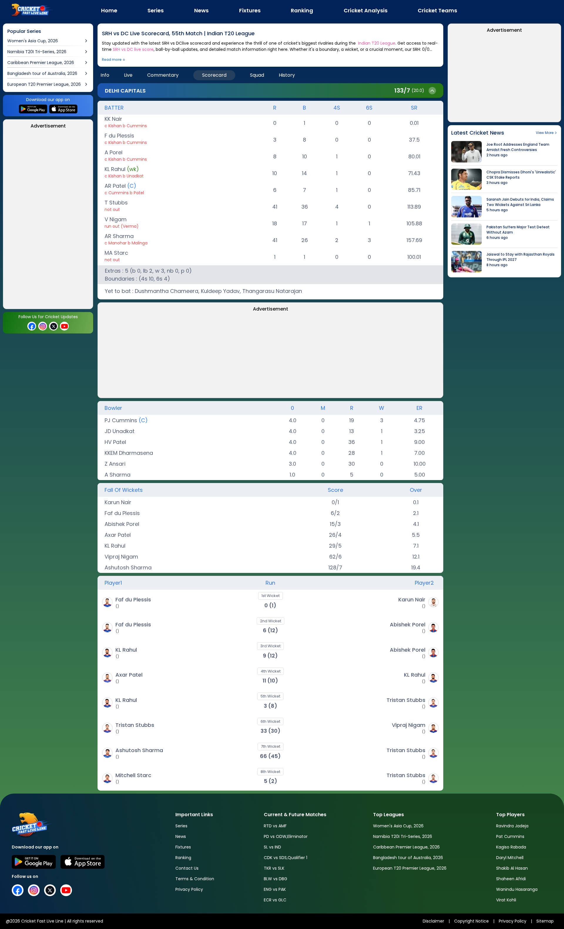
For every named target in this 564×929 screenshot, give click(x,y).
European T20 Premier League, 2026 (409, 868)
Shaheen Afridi (511, 879)
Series (181, 826)
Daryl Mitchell (509, 858)
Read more (112, 59)
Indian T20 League (376, 43)
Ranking (183, 858)
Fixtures (183, 847)
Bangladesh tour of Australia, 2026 (408, 858)
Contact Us (187, 868)
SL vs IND (272, 847)
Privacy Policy (189, 889)
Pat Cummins (510, 836)
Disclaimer (433, 921)
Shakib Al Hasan (512, 868)
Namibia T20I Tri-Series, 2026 (402, 836)
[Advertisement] (48, 221)
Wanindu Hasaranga (517, 889)
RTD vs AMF (275, 826)
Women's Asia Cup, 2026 (398, 826)
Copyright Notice (471, 921)
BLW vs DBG (275, 879)
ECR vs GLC (275, 900)
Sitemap (545, 921)
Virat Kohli (506, 900)
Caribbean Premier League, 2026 (406, 847)
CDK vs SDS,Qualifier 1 (285, 858)
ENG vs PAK (275, 889)
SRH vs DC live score (133, 49)
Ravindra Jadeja (512, 826)
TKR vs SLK (274, 868)
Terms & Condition (194, 879)
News (180, 836)
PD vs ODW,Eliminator (286, 836)
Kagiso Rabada (511, 847)
